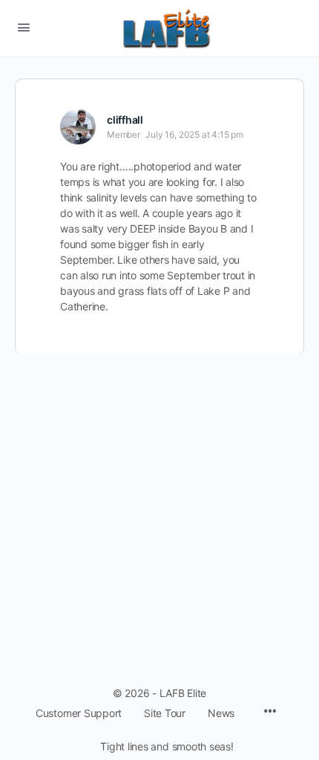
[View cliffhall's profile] (78, 126)
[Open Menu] (24, 27)
